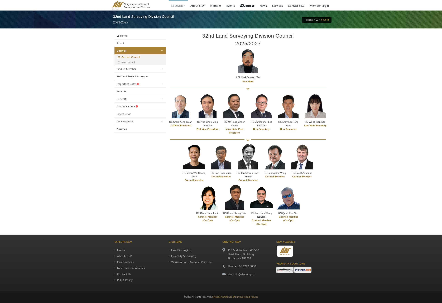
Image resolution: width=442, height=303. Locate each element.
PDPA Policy (125, 280)
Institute (309, 19)
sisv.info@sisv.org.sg (241, 274)
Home (121, 250)
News (263, 6)
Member (215, 6)
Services (277, 6)
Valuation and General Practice (191, 262)
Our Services (125, 262)
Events (230, 6)
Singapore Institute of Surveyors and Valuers (235, 296)
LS (317, 19)
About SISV (197, 6)
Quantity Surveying (183, 256)
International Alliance (131, 268)
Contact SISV (296, 6)
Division (178, 6)
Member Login (319, 6)
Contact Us (124, 274)
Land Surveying (181, 250)
